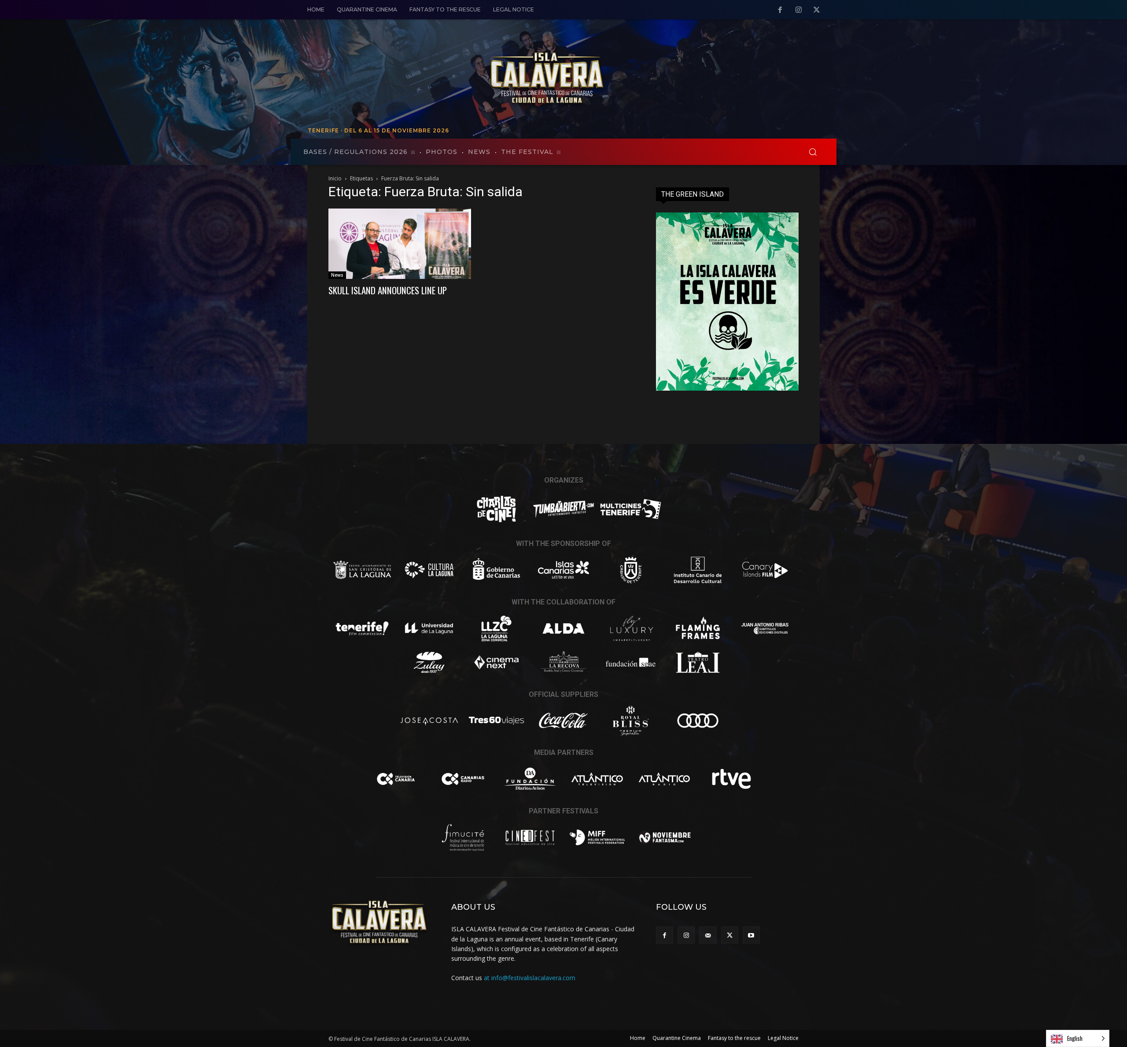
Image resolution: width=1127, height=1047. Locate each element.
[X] (816, 10)
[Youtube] (751, 935)
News (337, 275)
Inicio (335, 178)
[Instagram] (798, 10)
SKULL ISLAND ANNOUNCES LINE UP (387, 290)
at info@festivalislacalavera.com (529, 978)
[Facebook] (780, 10)
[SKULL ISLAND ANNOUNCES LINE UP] (399, 244)
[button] (812, 152)
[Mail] (707, 935)
